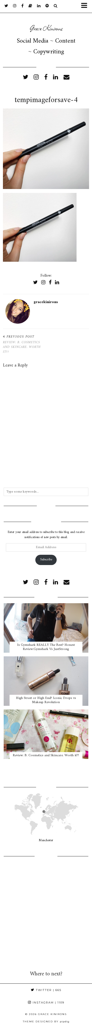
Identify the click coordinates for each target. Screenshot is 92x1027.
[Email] (66, 77)
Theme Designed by (46, 1021)
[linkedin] (55, 77)
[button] (85, 6)
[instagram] (14, 6)
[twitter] (6, 6)
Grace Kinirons (46, 28)
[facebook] (22, 6)
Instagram (47, 1002)
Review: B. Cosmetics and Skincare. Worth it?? (22, 344)
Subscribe (46, 559)
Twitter (48, 990)
